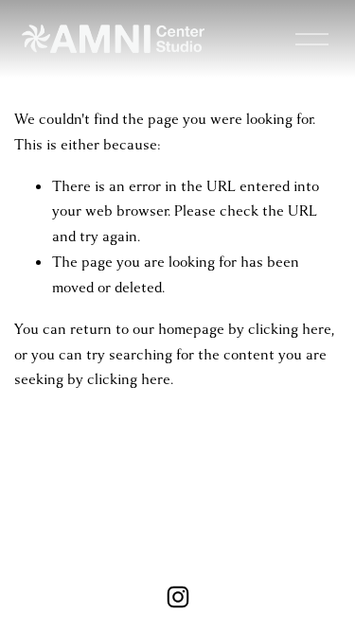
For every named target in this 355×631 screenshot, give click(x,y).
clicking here (289, 329)
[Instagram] (178, 597)
